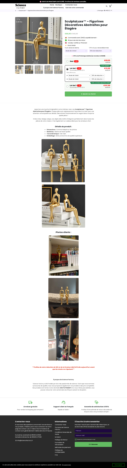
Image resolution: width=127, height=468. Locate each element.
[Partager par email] (111, 10)
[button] (88, 61)
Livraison (58, 437)
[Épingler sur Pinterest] (107, 10)
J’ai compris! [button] (118, 465)
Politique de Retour (61, 440)
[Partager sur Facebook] (104, 10)
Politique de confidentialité (60, 451)
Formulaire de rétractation (59, 444)
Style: (72, 48)
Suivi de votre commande (74, 8)
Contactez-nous (71, 5)
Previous (17, 40)
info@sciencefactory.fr (24, 440)
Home (52, 5)
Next (60, 40)
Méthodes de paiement (63, 447)
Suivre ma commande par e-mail (86, 439)
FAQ (56, 455)
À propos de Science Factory (53, 8)
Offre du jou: (99, 48)
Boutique (59, 5)
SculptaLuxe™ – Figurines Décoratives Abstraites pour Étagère (36, 10)
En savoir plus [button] (66, 465)
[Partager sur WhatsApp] (109, 10)
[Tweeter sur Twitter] (106, 10)
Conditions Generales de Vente (63, 433)
